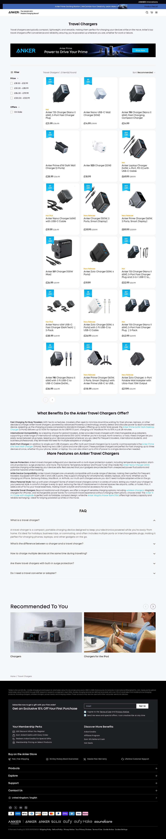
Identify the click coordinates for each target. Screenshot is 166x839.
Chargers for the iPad (96, 656)
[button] (83, 521)
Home (13, 676)
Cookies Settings (121, 830)
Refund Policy (57, 830)
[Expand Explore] (156, 775)
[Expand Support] (156, 783)
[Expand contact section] (156, 790)
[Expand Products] (156, 768)
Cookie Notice (108, 830)
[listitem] (10, 808)
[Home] (24, 12)
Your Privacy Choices (83, 830)
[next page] (52, 399)
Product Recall (151, 6)
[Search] (147, 12)
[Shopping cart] (151, 12)
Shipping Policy (45, 830)
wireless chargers (135, 490)
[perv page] (45, 399)
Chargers (15, 656)
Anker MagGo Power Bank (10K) (103, 495)
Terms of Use (105, 712)
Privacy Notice (122, 712)
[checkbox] (85, 712)
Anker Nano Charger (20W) (136, 465)
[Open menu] (156, 12)
